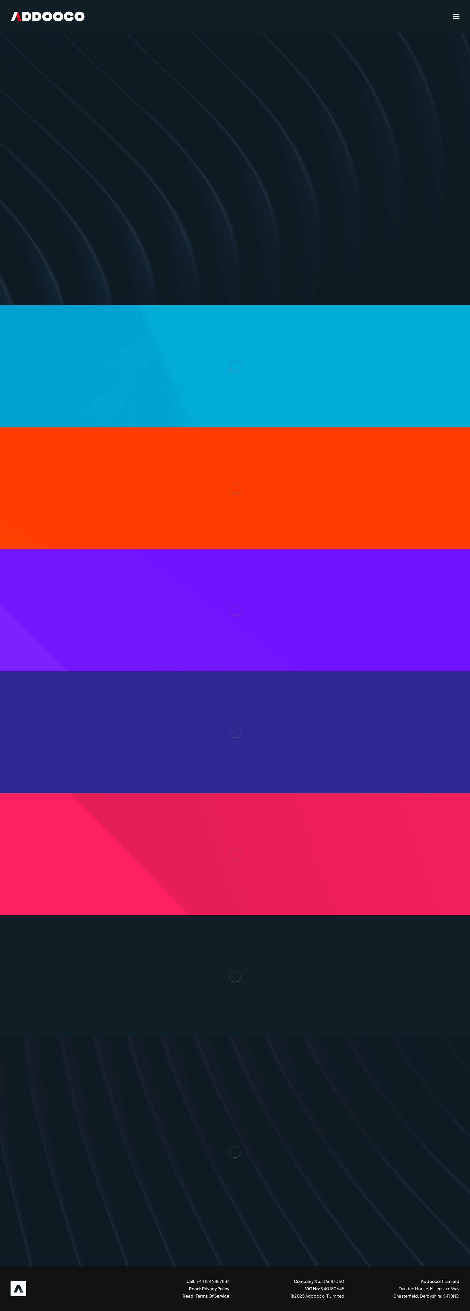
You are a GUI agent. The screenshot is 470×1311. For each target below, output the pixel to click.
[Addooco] (48, 16)
